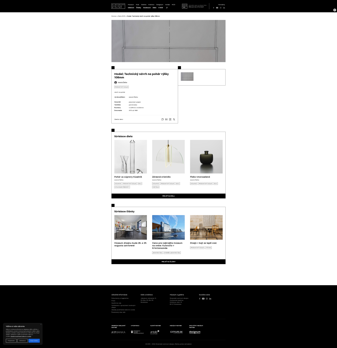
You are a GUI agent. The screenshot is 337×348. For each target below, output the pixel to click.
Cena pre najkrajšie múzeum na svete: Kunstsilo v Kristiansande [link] (167, 245)
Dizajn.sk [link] (118, 183)
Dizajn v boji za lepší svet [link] (203, 243)
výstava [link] (208, 247)
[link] (334, 10)
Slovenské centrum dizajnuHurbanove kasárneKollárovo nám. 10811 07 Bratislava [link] (179, 301)
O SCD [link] (160, 8)
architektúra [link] (157, 252)
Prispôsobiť (11, 340)
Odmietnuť (22, 340)
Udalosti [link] (131, 8)
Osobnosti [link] (147, 8)
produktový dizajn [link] (121, 87)
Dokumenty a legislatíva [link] (119, 298)
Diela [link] (154, 8)
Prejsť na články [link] (168, 262)
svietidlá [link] (156, 187)
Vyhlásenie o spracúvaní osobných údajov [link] (123, 306)
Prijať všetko (34, 340)
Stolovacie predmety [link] (122, 187)
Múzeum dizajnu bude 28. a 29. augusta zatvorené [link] (130, 244)
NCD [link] (173, 4)
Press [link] (113, 301)
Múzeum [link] (131, 4)
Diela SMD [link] (121, 16)
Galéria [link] (143, 4)
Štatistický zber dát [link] (118, 312)
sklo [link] (139, 183)
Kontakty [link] (221, 4)
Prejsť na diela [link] (168, 196)
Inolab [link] (167, 4)
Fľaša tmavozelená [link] (200, 177)
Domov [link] (113, 16)
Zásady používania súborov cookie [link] (20, 336)
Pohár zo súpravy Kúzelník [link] (128, 177)
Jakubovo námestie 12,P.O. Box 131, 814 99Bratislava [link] (148, 300)
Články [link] (138, 8)
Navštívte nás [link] (116, 303)
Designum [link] (159, 4)
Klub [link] (137, 4)
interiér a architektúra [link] (172, 252)
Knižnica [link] (151, 4)
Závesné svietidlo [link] (161, 177)
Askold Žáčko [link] (122, 82)
